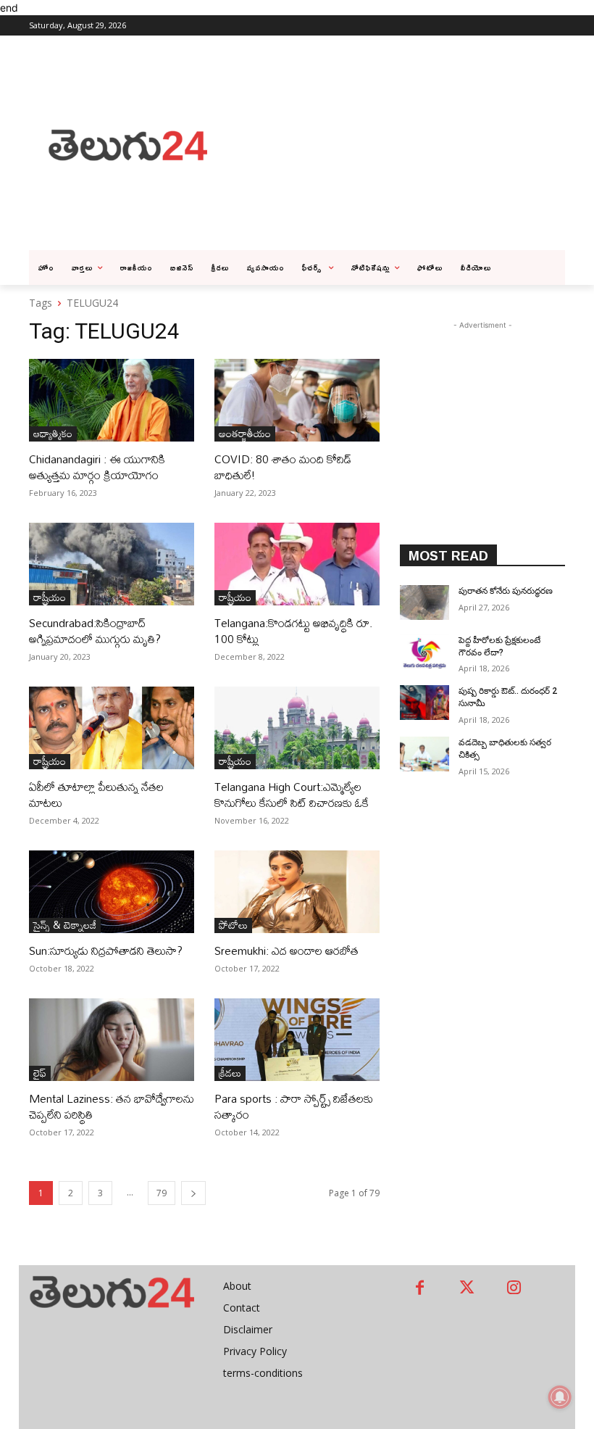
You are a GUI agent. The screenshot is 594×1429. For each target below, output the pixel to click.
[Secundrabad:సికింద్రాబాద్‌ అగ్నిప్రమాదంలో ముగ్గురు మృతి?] (111, 564)
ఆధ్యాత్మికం (52, 434)
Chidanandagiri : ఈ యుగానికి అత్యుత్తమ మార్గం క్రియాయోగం (97, 466)
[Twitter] (467, 1289)
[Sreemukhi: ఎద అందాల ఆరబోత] (297, 891)
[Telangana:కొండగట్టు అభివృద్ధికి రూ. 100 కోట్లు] (297, 564)
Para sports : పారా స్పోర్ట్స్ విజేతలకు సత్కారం (293, 1106)
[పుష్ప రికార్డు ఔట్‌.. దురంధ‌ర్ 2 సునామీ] (424, 702)
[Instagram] (514, 1289)
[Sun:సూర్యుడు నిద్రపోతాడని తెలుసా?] (111, 891)
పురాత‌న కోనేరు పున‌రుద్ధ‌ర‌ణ (506, 591)
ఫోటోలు (233, 925)
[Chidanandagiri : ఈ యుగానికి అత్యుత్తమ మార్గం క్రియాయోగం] (111, 400)
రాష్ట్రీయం (49, 597)
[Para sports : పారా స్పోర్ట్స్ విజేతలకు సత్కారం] (297, 1039)
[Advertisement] (410, 143)
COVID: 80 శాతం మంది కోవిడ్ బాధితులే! (282, 466)
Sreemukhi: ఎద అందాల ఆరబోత (286, 950)
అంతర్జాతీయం (245, 434)
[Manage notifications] (560, 1397)
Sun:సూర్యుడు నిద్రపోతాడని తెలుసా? (106, 950)
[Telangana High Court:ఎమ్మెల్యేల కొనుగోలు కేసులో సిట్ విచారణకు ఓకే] (297, 728)
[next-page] (193, 1193)
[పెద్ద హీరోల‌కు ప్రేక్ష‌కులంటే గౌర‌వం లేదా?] (424, 651)
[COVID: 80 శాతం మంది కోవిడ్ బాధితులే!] (297, 400)
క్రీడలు (230, 1073)
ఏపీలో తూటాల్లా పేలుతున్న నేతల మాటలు (96, 794)
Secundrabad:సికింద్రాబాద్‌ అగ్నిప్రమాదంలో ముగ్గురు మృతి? (95, 630)
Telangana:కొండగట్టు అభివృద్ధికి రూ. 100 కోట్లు (293, 630)
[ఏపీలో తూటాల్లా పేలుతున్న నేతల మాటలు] (111, 728)
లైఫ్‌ (39, 1073)
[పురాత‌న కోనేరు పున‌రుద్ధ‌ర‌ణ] (424, 602)
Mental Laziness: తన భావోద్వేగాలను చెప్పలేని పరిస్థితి (111, 1106)
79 (161, 1193)
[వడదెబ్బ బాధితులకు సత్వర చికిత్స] (424, 754)
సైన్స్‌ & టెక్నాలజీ (64, 925)
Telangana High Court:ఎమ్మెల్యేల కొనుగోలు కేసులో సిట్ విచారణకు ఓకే (291, 794)
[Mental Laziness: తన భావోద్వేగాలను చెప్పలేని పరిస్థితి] (111, 1039)
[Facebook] (420, 1289)
